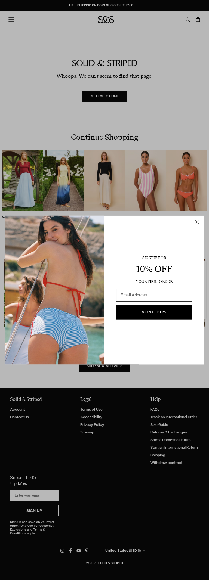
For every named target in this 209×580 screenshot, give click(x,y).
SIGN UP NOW (154, 312)
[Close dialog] (197, 222)
